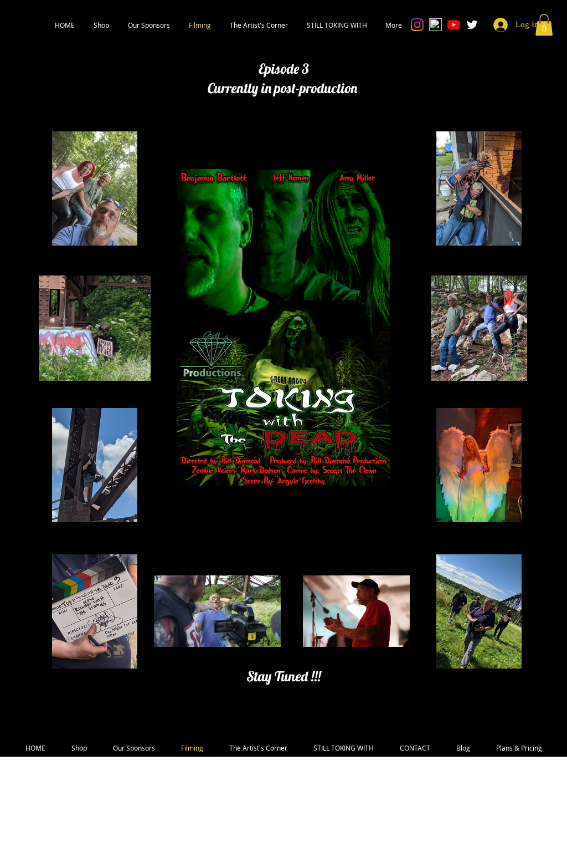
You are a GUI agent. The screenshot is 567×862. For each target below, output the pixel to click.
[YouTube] (453, 24)
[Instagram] (417, 24)
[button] (101, 25)
